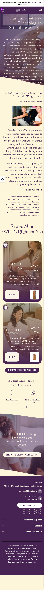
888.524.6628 (31, 497)
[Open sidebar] (2, 179)
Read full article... (34, 83)
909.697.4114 (31, 499)
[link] (22, 50)
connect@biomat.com (28, 491)
